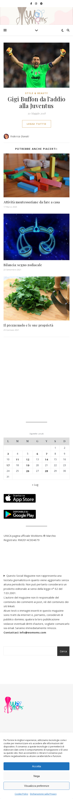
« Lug (35, 484)
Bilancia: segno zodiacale (23, 265)
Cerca (63, 651)
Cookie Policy (21, 793)
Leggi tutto (36, 123)
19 (27, 465)
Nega (36, 776)
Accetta (36, 766)
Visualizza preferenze (36, 785)
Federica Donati (19, 136)
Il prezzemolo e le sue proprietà (28, 325)
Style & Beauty (36, 93)
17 (8, 465)
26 (27, 471)
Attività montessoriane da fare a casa (32, 202)
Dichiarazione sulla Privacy (43, 793)
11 (17, 459)
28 (46, 471)
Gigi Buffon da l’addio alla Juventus (37, 102)
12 (27, 459)
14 (46, 459)
